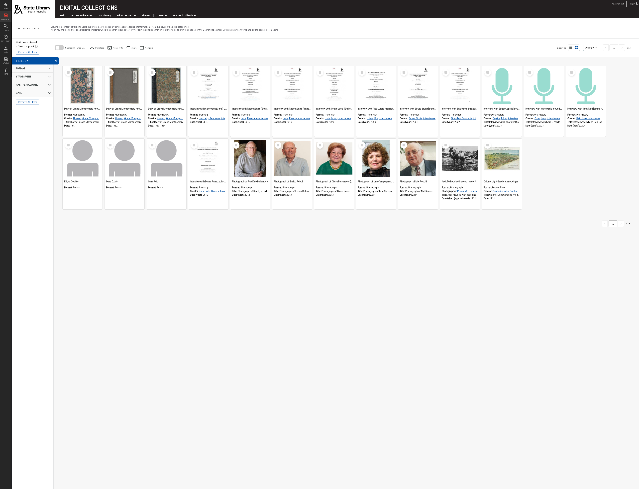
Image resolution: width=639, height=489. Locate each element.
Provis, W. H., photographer (471, 191)
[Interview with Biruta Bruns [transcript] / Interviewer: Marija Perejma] (418, 85)
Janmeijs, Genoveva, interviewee (216, 118)
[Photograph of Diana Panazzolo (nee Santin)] (334, 158)
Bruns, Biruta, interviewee (422, 118)
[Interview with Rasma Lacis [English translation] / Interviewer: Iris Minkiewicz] (250, 85)
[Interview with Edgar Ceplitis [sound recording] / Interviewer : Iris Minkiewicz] (502, 85)
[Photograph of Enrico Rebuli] (292, 158)
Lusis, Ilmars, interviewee (338, 118)
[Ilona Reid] (166, 158)
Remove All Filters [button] (27, 52)
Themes (146, 15)
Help (62, 15)
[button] (115, 48)
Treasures (161, 15)
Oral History (104, 15)
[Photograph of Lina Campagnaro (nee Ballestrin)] (376, 158)
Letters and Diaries (81, 15)
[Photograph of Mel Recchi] (418, 158)
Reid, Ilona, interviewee (588, 118)
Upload (6, 63)
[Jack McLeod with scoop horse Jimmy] (460, 158)
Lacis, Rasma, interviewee (254, 118)
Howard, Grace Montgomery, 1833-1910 (94, 118)
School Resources (126, 15)
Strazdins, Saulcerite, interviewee (468, 118)
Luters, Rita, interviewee (379, 118)
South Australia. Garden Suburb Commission (516, 191)
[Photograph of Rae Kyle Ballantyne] (250, 158)
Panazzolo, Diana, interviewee (215, 191)
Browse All (5, 19)
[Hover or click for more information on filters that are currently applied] (36, 46)
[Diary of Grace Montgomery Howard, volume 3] (166, 85)
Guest (621, 3)
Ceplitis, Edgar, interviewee (507, 118)
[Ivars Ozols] (124, 158)
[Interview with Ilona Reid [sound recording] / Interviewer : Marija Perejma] (585, 85)
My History (5, 41)
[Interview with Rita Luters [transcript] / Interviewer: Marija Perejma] (376, 85)
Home (6, 8)
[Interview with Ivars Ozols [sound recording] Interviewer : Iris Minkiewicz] (544, 85)
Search (6, 30)
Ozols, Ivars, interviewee (547, 118)
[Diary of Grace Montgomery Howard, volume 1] (82, 85)
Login (6, 52)
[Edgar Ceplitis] (82, 158)
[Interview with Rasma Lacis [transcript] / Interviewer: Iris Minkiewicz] (292, 85)
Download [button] (97, 47)
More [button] (6, 74)
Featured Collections (184, 15)
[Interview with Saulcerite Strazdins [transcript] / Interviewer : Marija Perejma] (460, 85)
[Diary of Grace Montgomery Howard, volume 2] (124, 85)
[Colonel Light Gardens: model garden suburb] (502, 158)
